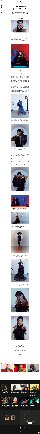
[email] (1, 5)
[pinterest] (1, 7)
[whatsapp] (1, 11)
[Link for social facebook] (19, 431)
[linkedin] (1, 9)
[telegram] (1, 12)
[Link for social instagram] (20, 431)
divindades (23, 40)
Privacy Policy (33, 421)
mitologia (13, 39)
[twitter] (1, 10)
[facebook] (1, 6)
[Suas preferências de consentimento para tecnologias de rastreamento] (39, 432)
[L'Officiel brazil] (20, 1)
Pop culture (20, 4)
